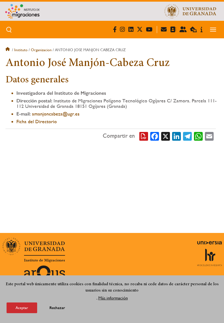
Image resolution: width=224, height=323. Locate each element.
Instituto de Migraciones (44, 260)
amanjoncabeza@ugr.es (55, 114)
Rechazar (57, 307)
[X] (165, 136)
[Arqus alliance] (44, 274)
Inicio (8, 50)
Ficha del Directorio (36, 121)
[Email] (209, 136)
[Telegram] (187, 136)
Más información (113, 298)
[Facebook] (154, 136)
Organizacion (41, 50)
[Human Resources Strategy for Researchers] (209, 257)
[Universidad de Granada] (190, 11)
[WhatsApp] (198, 136)
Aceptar (22, 307)
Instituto (21, 50)
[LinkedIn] (176, 136)
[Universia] (209, 242)
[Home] (68, 11)
